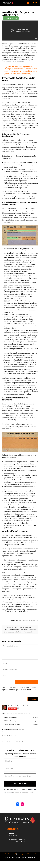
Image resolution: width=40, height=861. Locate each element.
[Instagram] (22, 804)
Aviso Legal (20, 854)
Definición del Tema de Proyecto (23, 620)
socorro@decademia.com (19, 842)
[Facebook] (17, 804)
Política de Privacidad (9, 854)
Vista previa (35, 717)
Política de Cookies (31, 854)
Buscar (33, 699)
